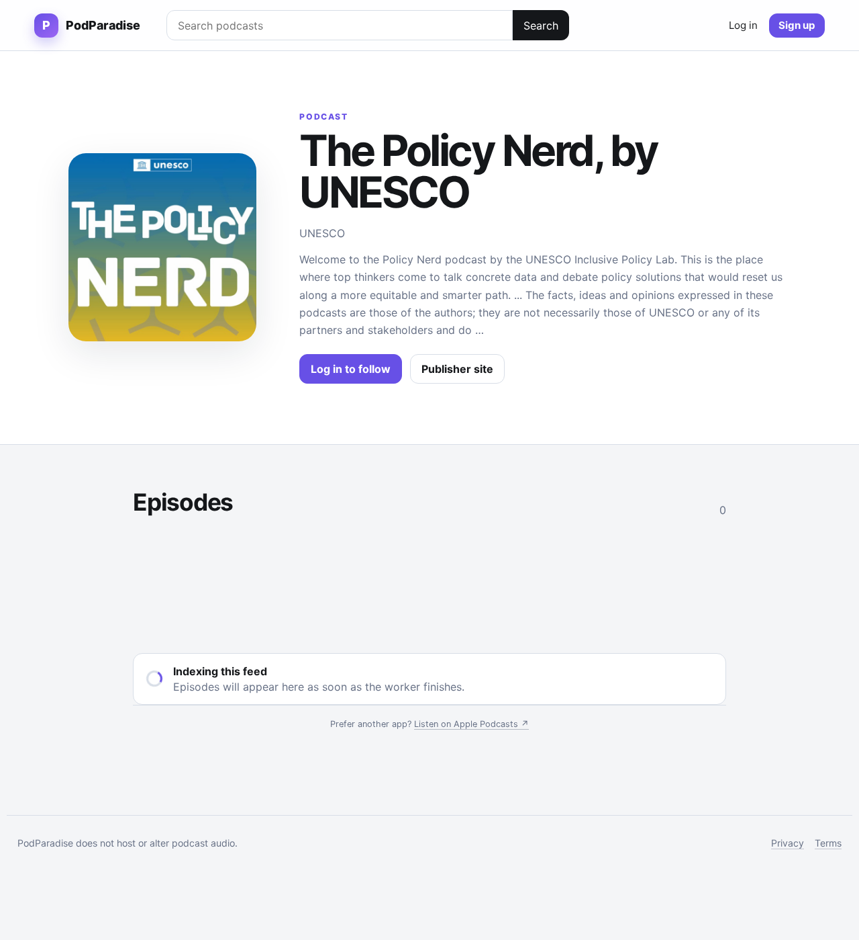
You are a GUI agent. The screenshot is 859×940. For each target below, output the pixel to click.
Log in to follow (351, 369)
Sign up (796, 25)
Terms (828, 843)
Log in (743, 25)
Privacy (787, 843)
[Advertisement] (429, 582)
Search (540, 25)
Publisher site (457, 369)
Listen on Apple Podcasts (471, 724)
